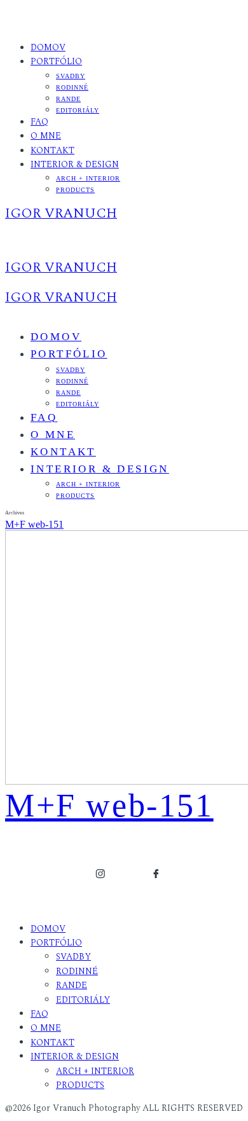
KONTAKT (52, 150)
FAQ (39, 121)
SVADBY (70, 75)
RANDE (68, 98)
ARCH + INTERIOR (88, 178)
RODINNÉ (72, 87)
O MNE (46, 135)
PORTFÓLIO (56, 61)
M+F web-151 (34, 524)
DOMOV (48, 47)
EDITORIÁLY (77, 110)
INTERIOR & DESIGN (75, 164)
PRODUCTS (75, 189)
